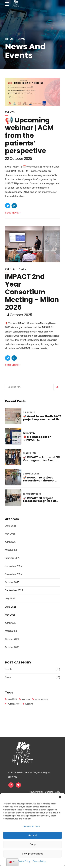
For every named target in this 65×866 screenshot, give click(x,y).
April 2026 (10, 542)
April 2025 (10, 623)
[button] (60, 797)
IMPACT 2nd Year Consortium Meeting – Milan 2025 (32, 292)
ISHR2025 (12, 699)
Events (10, 112)
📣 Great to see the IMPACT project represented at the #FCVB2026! (42, 419)
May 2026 (10, 533)
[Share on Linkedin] (14, 205)
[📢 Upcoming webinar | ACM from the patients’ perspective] (32, 92)
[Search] (57, 387)
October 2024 (12, 639)
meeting (26, 699)
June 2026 (10, 525)
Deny (33, 844)
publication (14, 704)
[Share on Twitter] (7, 205)
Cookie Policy (24, 861)
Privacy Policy (39, 861)
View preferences (32, 853)
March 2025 (11, 631)
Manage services (32, 826)
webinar (29, 704)
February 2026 (12, 558)
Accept (32, 835)
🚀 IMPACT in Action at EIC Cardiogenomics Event (41, 458)
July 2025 (10, 598)
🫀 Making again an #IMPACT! (37, 438)
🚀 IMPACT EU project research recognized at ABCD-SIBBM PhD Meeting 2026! (41, 502)
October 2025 (12, 582)
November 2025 (13, 574)
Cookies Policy (52, 792)
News (22, 269)
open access (41, 699)
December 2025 (13, 566)
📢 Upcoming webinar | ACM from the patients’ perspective (29, 135)
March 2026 (11, 550)
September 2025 (14, 590)
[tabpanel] (32, 244)
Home (9, 39)
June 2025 (10, 606)
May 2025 (10, 614)
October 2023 (12, 647)
